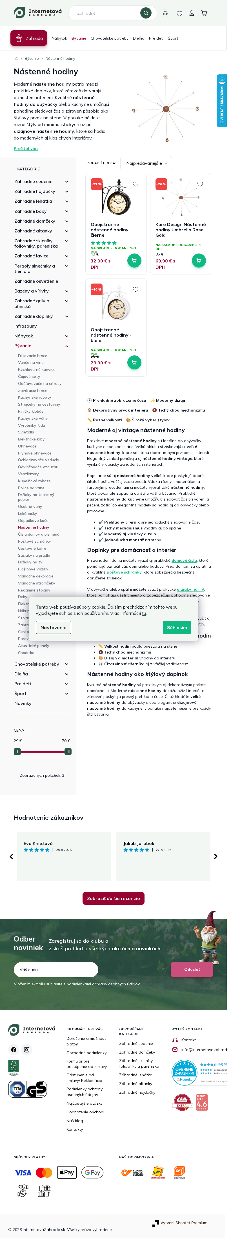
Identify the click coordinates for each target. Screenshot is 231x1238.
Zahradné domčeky (137, 1052)
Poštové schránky (34, 541)
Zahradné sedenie (136, 1043)
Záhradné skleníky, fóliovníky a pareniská (139, 1063)
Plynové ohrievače (35, 453)
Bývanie (22, 345)
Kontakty (165, 13)
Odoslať (192, 969)
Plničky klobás (30, 411)
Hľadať (146, 13)
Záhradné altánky (33, 231)
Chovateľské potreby (36, 664)
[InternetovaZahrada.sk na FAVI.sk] (184, 1104)
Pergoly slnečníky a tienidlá (34, 268)
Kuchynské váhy (33, 418)
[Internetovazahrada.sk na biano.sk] (203, 1104)
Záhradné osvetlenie (36, 281)
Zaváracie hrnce (32, 390)
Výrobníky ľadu (31, 425)
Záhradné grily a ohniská (31, 303)
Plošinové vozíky (33, 569)
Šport (20, 693)
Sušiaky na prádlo (34, 555)
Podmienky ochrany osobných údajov (84, 1091)
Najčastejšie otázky (84, 1103)
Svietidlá (26, 432)
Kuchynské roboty (34, 397)
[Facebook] (13, 1049)
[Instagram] (26, 1049)
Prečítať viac (26, 148)
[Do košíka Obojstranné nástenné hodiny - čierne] (134, 260)
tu (144, 613)
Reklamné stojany (34, 590)
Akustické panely (33, 645)
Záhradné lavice (31, 256)
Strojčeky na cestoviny (39, 404)
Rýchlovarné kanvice (36, 369)
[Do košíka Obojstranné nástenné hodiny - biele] (134, 362)
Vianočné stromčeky (36, 583)
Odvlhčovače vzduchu (38, 466)
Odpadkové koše (33, 520)
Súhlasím (177, 627)
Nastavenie (53, 627)
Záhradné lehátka (33, 201)
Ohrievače (27, 446)
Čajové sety (29, 376)
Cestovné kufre (32, 548)
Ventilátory (28, 473)
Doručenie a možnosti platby (86, 1041)
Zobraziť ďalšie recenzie (113, 898)
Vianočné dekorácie (36, 576)
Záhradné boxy (30, 211)
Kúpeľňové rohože (34, 480)
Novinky (23, 703)
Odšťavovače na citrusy (40, 383)
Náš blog (74, 1120)
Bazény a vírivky (31, 291)
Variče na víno (31, 362)
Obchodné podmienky (86, 1052)
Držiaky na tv (30, 562)
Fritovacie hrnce (32, 355)
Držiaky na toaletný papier (36, 497)
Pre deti (22, 683)
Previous (11, 856)
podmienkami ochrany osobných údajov (103, 983)
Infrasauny (25, 326)
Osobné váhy (30, 506)
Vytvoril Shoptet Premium (184, 1222)
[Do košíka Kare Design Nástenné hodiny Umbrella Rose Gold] (199, 260)
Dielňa (21, 674)
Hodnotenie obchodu (86, 1111)
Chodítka (26, 652)
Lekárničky (27, 513)
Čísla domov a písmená (38, 534)
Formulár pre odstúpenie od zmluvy (86, 1064)
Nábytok (23, 336)
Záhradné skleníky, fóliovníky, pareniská (36, 243)
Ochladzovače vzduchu (39, 459)
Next (216, 856)
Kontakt (188, 1039)
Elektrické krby (31, 439)
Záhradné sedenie (33, 181)
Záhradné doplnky (33, 316)
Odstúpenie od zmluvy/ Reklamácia (84, 1077)
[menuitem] (28, 38)
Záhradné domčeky (34, 221)
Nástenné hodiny (33, 527)
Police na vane (31, 487)
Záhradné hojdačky (34, 191)
